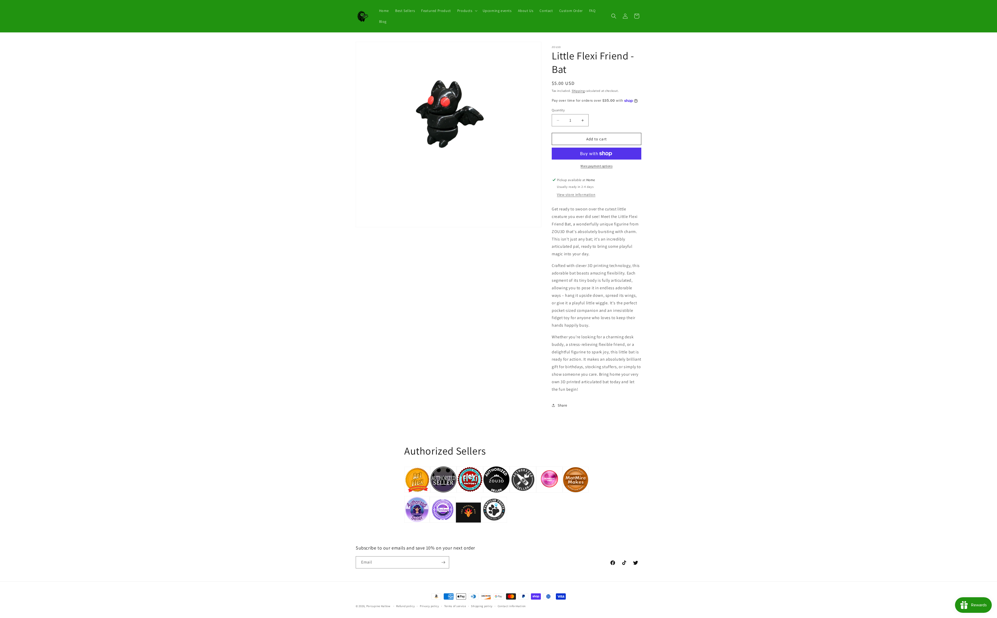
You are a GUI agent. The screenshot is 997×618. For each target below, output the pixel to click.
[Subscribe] (443, 562)
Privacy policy (429, 606)
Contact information (512, 606)
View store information (576, 194)
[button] (467, 10)
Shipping (578, 91)
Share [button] (562, 405)
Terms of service (455, 606)
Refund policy (405, 606)
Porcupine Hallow (378, 606)
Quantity (558, 110)
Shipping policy (482, 606)
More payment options (596, 166)
